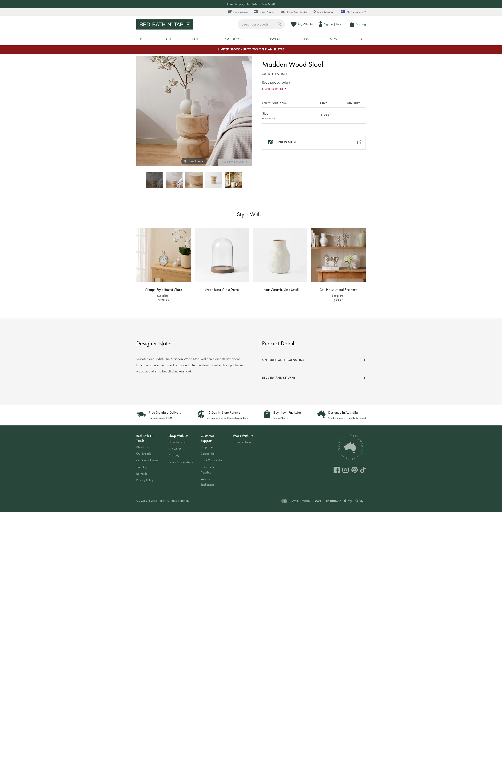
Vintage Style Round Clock (163, 289)
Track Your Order (297, 12)
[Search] (279, 23)
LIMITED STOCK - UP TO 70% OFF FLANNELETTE (251, 49)
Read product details (276, 82)
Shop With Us (178, 435)
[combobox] (261, 24)
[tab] (314, 360)
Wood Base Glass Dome (222, 289)
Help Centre (240, 12)
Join (338, 24)
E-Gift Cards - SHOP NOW (251, 4)
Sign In (328, 24)
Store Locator (325, 12)
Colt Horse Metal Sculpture (338, 289)
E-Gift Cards (267, 12)
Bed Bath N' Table (144, 438)
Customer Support (207, 438)
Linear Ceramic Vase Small (280, 289)
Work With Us (243, 435)
